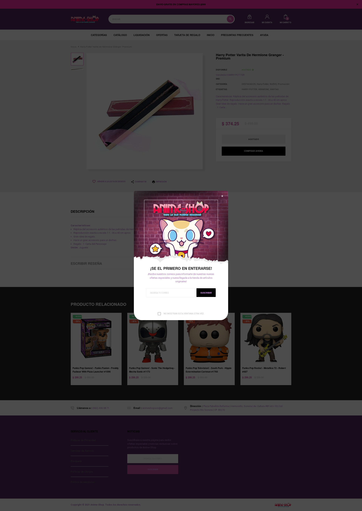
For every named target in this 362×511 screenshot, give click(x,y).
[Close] (222, 196)
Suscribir (206, 292)
